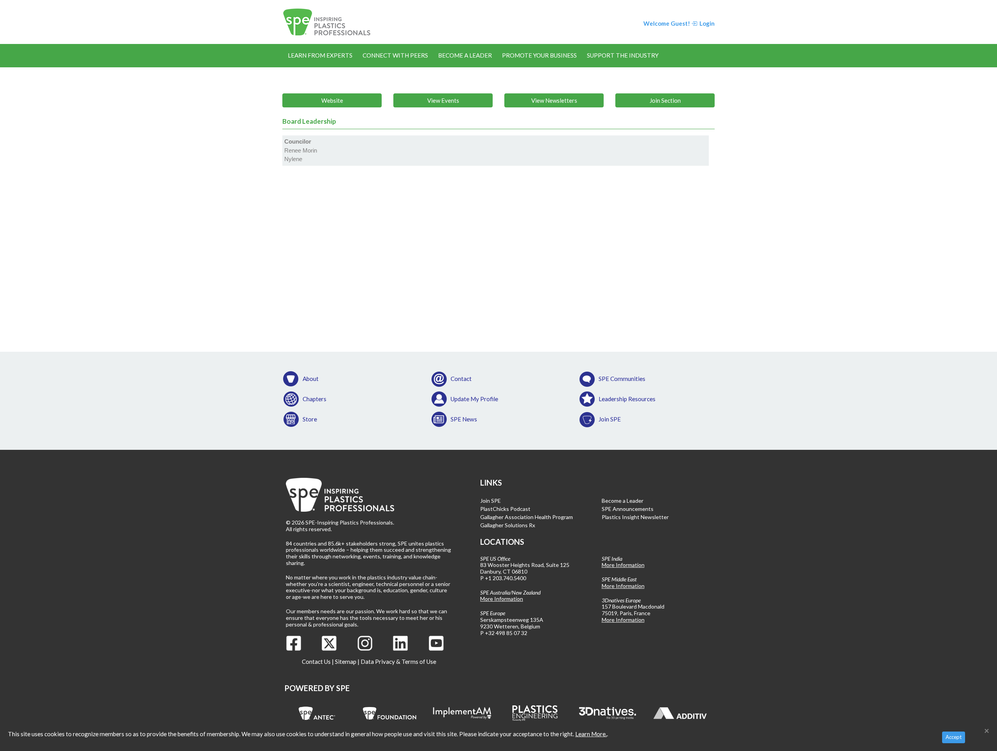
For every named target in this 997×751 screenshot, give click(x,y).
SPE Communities (622, 378)
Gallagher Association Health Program (526, 517)
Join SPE (610, 419)
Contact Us (316, 661)
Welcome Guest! (666, 23)
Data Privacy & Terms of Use (398, 661)
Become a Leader (465, 55)
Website (332, 100)
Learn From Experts (320, 55)
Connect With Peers (395, 55)
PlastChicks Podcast (505, 508)
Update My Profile (474, 398)
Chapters (314, 398)
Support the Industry (623, 55)
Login (706, 23)
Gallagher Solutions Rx (507, 525)
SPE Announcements (628, 508)
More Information (501, 598)
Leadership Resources (627, 398)
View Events (443, 100)
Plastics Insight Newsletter (635, 517)
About (311, 378)
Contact (461, 378)
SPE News (464, 419)
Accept (954, 737)
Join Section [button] (665, 100)
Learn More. (591, 733)
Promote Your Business (539, 55)
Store (310, 419)
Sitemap (345, 661)
